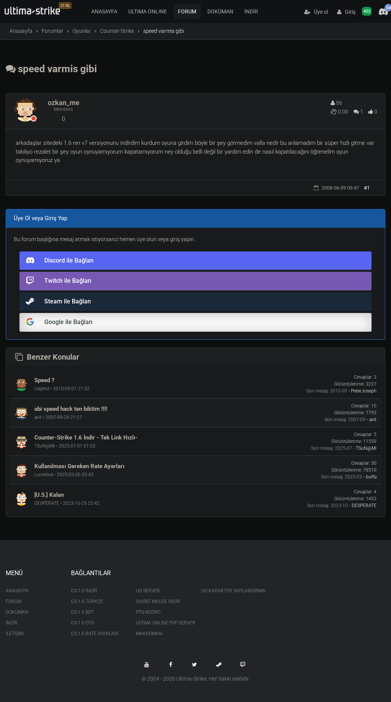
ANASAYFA (104, 11)
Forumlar (52, 31)
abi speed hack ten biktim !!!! (70, 408)
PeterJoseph (363, 391)
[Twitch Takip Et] (242, 664)
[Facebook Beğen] (170, 664)
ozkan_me (63, 103)
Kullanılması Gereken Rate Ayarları (79, 466)
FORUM (187, 11)
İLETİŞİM (14, 633)
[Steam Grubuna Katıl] (218, 664)
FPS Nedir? (148, 612)
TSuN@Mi (366, 448)
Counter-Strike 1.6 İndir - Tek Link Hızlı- (85, 437)
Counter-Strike (117, 31)
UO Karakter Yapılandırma (228, 590)
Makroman (149, 633)
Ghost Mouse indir (158, 601)
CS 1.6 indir (84, 590)
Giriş (348, 12)
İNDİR (251, 11)
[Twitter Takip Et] (194, 664)
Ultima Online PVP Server (163, 623)
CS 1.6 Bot (82, 612)
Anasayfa (21, 31)
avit (372, 419)
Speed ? (44, 380)
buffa (371, 477)
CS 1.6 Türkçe (87, 601)
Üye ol (319, 12)
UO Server (148, 590)
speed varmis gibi (56, 69)
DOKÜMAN (220, 11)
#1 (367, 188)
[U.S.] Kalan (49, 494)
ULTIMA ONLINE (147, 11)
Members (63, 109)
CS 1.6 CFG (82, 623)
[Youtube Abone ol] (146, 664)
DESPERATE (364, 505)
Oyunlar (82, 31)
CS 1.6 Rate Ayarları (94, 633)
